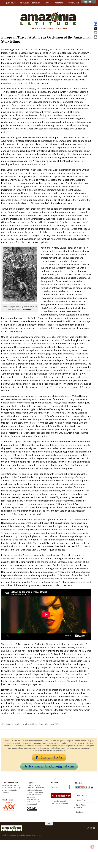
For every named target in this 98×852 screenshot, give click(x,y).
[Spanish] (82, 787)
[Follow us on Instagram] (88, 828)
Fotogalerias (73, 3)
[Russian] (92, 787)
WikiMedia (26, 309)
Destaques (24, 3)
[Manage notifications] (92, 847)
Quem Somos (11, 3)
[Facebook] (95, 24)
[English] (79, 787)
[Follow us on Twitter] (91, 828)
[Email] (95, 33)
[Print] (95, 37)
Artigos (48, 3)
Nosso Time (81, 800)
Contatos (80, 812)
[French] (88, 787)
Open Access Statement (80, 806)
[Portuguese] (76, 787)
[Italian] (85, 787)
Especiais (36, 3)
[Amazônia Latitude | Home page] (48, 18)
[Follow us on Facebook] (94, 828)
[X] (95, 28)
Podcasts (59, 3)
